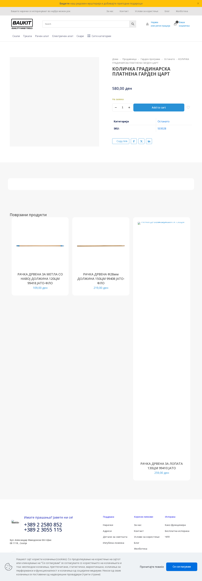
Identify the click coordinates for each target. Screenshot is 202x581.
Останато (169, 59)
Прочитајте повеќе (152, 567)
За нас (138, 524)
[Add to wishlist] (59, 240)
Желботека (140, 548)
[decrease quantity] (116, 107)
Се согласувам (182, 566)
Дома (115, 59)
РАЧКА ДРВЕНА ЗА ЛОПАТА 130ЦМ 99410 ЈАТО (161, 465)
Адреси (107, 530)
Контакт (139, 530)
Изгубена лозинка (113, 542)
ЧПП (167, 536)
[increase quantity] (129, 107)
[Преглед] (59, 247)
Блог (136, 542)
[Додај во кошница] (59, 226)
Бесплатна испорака (177, 530)
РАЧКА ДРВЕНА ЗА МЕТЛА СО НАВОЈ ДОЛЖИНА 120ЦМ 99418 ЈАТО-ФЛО (40, 278)
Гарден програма (150, 59)
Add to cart (159, 107)
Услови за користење (147, 536)
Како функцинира (175, 524)
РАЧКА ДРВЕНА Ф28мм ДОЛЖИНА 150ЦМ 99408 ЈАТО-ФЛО (101, 278)
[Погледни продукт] (59, 233)
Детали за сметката (115, 536)
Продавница (129, 59)
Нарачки (108, 524)
